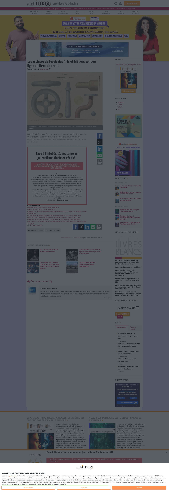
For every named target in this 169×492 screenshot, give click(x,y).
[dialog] (84, 477)
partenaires (12, 476)
